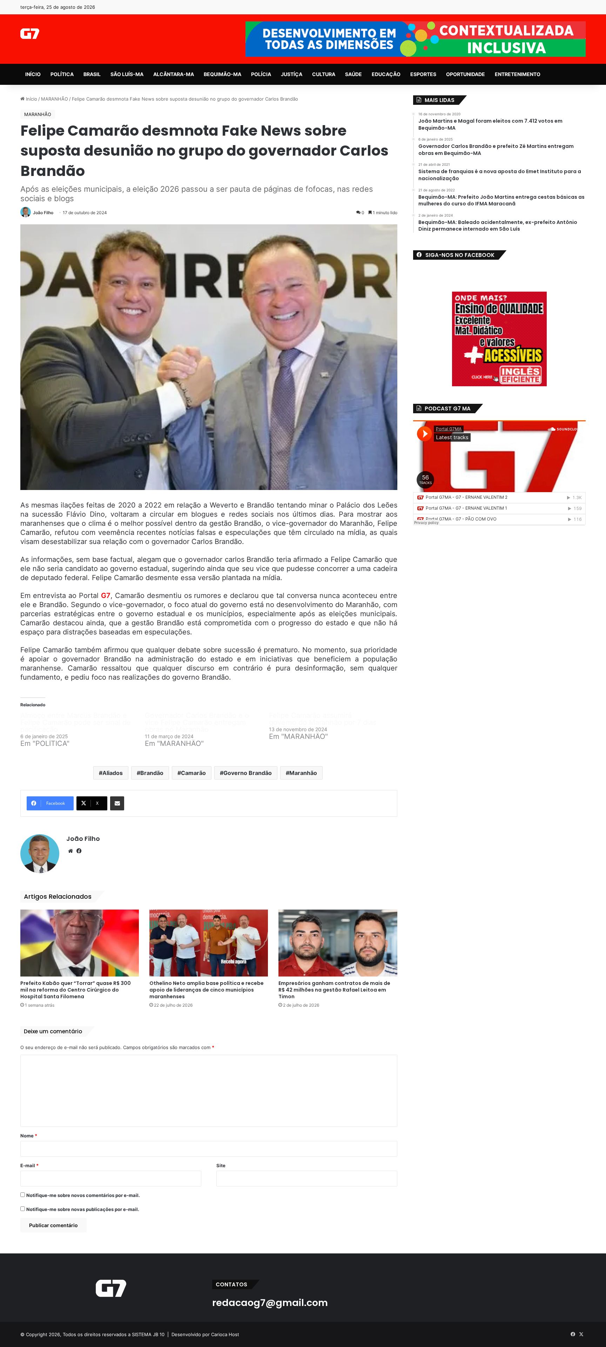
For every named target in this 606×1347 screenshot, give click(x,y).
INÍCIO (33, 74)
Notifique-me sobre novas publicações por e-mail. (82, 1209)
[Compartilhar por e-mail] (117, 803)
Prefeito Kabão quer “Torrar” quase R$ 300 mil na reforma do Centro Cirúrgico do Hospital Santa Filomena (75, 990)
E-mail (29, 1165)
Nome (28, 1135)
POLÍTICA (62, 74)
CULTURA (323, 74)
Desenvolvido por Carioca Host (205, 1334)
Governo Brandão (247, 772)
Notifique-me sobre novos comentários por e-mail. (83, 1195)
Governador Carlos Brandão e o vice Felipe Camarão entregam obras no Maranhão (197, 722)
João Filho (43, 212)
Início (31, 99)
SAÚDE (353, 74)
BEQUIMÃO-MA (222, 74)
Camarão (193, 772)
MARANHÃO (54, 99)
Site (220, 1165)
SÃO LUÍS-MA (126, 74)
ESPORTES (423, 74)
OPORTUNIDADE (465, 74)
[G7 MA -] (29, 33)
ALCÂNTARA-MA (173, 74)
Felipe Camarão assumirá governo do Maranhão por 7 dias (322, 719)
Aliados (112, 772)
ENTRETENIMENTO (517, 74)
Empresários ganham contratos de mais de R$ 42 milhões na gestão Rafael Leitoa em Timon (334, 990)
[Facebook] (79, 851)
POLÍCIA (261, 74)
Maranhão (303, 772)
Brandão (151, 772)
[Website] (70, 851)
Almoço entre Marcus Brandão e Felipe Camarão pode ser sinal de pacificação (75, 722)
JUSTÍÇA (291, 74)
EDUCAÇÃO (386, 74)
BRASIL (92, 74)
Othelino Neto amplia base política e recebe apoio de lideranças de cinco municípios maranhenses (206, 990)
